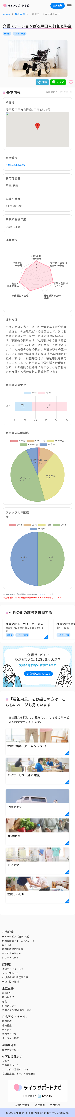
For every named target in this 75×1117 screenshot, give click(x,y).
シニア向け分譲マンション (16, 1069)
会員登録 (57, 5)
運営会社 (40, 1105)
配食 (4, 1001)
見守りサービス (10, 1049)
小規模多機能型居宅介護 (15, 977)
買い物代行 (8, 997)
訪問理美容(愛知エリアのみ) (17, 1010)
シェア (60, 82)
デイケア (7, 1029)
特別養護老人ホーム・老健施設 (18, 1073)
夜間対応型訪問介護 (13, 949)
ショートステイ (10, 957)
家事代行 (7, 993)
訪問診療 (7, 1021)
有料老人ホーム (10, 1065)
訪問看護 (7, 1025)
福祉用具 (7, 945)
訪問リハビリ (9, 1034)
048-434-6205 (15, 165)
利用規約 (55, 1105)
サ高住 (5, 1061)
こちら (40, 594)
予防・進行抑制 (10, 981)
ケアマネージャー (11, 953)
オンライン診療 (10, 1038)
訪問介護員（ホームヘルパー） (18, 941)
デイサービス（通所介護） (16, 936)
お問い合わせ (22, 1105)
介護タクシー (9, 1005)
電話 (44, 82)
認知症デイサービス (13, 969)
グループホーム (10, 973)
